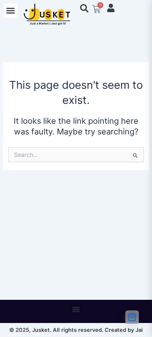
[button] (11, 11)
